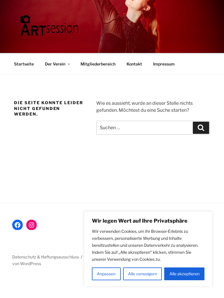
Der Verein (55, 63)
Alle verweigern (142, 273)
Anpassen (106, 273)
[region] (148, 248)
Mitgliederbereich (98, 63)
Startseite (24, 63)
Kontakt (134, 63)
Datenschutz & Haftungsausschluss (45, 256)
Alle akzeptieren (184, 273)
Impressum (164, 63)
